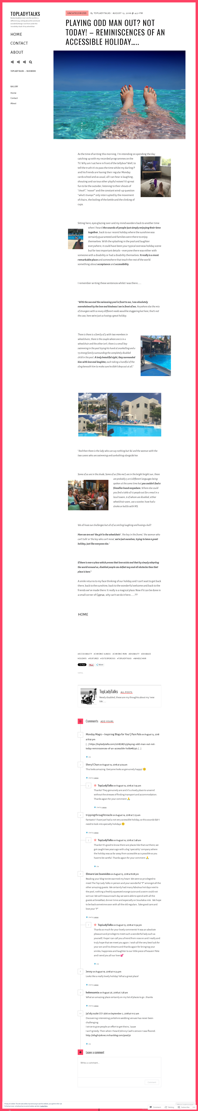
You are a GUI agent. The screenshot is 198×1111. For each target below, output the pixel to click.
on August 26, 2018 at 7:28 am (114, 992)
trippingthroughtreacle (99, 815)
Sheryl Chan (92, 764)
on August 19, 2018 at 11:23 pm (107, 971)
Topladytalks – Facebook (23, 70)
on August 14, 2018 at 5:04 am (113, 764)
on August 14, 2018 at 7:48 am (127, 840)
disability (134, 654)
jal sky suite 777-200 (97, 1013)
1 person (96, 778)
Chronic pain (120, 654)
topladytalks (125, 659)
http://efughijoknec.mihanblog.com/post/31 (108, 1035)
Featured (94, 659)
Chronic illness (103, 654)
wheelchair (140, 659)
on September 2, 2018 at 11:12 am (123, 1013)
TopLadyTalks (102, 13)
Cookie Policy (44, 1106)
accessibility (85, 654)
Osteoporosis (108, 659)
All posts (126, 692)
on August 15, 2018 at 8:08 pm (125, 874)
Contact (19, 43)
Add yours (107, 721)
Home (16, 34)
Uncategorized (77, 13)
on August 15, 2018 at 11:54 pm (127, 925)
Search (30, 62)
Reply (104, 739)
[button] (92, 404)
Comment (152, 1082)
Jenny (89, 971)
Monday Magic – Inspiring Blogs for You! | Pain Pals (113, 734)
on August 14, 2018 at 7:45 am (127, 785)
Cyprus (100, 594)
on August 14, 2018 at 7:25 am (127, 815)
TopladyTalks (25, 13)
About (17, 52)
